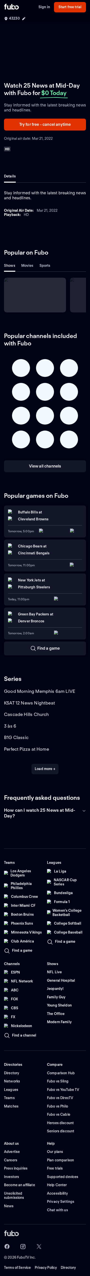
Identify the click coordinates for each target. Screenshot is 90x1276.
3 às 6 (10, 726)
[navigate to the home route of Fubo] (11, 7)
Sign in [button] (44, 7)
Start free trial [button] (70, 7)
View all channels (45, 466)
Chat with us (57, 1210)
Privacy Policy (46, 1268)
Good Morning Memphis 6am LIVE (39, 691)
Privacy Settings (60, 1202)
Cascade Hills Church (26, 714)
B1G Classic (16, 737)
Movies (27, 266)
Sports (45, 266)
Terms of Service (17, 1268)
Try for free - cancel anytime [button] (45, 124)
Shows (9, 266)
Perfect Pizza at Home (26, 749)
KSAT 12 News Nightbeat (29, 702)
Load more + (45, 769)
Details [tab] (10, 176)
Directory (68, 1268)
